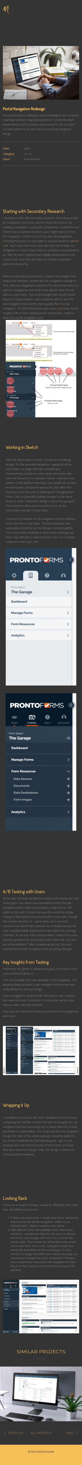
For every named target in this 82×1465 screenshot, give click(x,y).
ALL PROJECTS (41, 1433)
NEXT (70, 1433)
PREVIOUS (15, 1433)
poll (61, 308)
